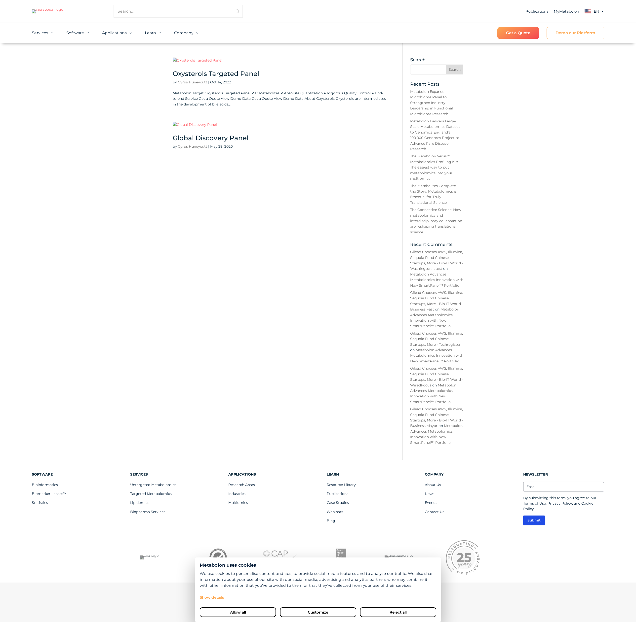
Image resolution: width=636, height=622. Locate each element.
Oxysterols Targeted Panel (216, 74)
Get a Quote (518, 33)
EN (596, 11)
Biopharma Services (147, 512)
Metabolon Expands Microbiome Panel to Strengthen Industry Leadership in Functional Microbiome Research (431, 102)
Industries (236, 493)
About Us (433, 485)
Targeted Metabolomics (151, 493)
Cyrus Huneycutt (192, 82)
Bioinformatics (45, 485)
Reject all (398, 612)
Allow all (238, 612)
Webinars (335, 512)
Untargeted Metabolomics (153, 485)
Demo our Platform (575, 33)
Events (431, 502)
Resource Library (341, 485)
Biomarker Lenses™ (49, 493)
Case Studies (338, 502)
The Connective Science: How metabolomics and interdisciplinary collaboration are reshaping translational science (436, 220)
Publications (536, 11)
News (429, 493)
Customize (318, 612)
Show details (212, 597)
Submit (534, 520)
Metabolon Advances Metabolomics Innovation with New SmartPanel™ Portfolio (436, 280)
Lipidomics (139, 502)
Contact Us (434, 512)
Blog (331, 520)
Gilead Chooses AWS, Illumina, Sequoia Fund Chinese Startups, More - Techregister (436, 339)
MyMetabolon (566, 11)
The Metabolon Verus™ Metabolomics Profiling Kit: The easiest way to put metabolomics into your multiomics (434, 167)
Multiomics (238, 502)
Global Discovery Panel (210, 138)
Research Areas (241, 485)
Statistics (40, 502)
